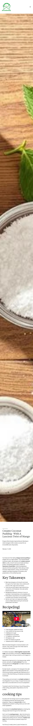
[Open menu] (30, 7)
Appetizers (5, 528)
